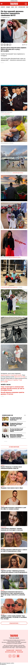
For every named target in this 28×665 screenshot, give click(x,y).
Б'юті (16, 7)
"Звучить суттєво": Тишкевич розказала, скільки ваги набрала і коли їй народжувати (14, 571)
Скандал (8, 7)
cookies (12, 663)
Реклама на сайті (10, 650)
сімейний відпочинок (17, 172)
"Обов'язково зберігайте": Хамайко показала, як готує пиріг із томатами (12, 529)
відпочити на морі (19, 376)
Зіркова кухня (21, 7)
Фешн (12, 7)
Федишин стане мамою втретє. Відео (12, 488)
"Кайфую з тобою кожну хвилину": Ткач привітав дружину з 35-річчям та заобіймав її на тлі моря (14, 617)
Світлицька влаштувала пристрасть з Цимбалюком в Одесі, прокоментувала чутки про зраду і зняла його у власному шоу (13, 594)
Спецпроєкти (18, 650)
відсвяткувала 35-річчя (14, 257)
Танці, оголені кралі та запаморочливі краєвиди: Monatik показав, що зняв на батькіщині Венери (12, 388)
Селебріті (3, 7)
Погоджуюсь (3, 664)
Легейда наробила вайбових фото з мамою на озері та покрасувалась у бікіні (14, 550)
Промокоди (20, 652)
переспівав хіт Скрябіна (11, 380)
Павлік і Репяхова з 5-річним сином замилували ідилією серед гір (11, 467)
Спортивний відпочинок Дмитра (9, 287)
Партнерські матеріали (10, 652)
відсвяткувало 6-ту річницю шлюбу (11, 375)
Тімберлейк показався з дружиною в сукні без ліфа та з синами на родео (13, 508)
